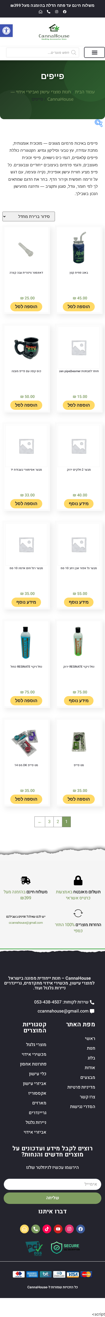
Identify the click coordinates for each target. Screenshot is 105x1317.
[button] (94, 52)
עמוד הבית (85, 92)
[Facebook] (64, 11)
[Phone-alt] (48, 11)
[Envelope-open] (40, 11)
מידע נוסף (79, 503)
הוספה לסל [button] (79, 306)
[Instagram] (56, 11)
